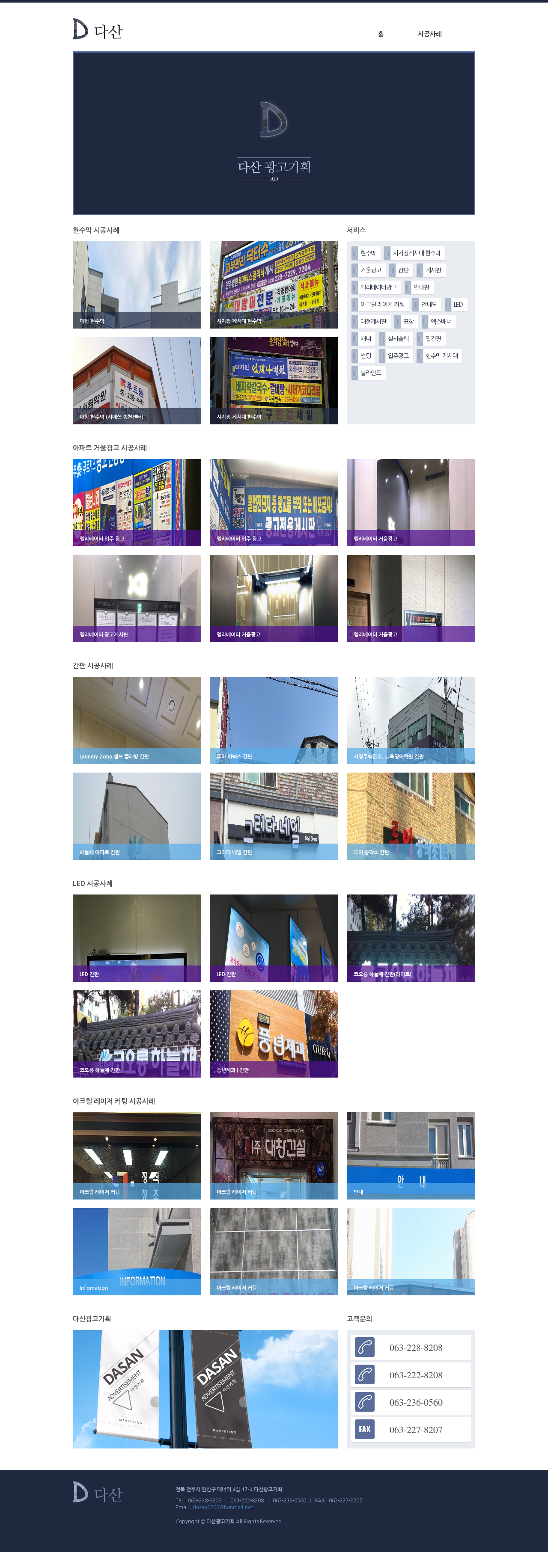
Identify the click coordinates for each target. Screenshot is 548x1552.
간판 (403, 270)
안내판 (421, 287)
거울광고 (370, 270)
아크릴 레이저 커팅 (382, 305)
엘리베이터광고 (378, 287)
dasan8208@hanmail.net (223, 1507)
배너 (365, 339)
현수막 (368, 253)
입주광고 (398, 356)
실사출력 (398, 339)
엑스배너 (441, 322)
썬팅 (365, 356)
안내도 (429, 305)
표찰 (408, 322)
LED (458, 305)
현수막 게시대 (442, 356)
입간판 (433, 339)
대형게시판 (373, 322)
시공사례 (430, 34)
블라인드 (370, 373)
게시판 (433, 270)
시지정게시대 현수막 (417, 253)
